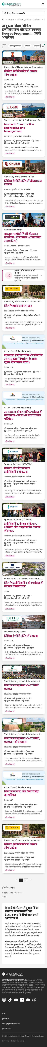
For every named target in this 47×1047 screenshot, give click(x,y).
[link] (31, 880)
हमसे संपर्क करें (6, 1028)
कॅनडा (4, 896)
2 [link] (26, 880)
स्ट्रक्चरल (37, 46)
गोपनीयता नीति (15, 1041)
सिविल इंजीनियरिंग (15, 46)
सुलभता (22, 1041)
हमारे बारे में (5, 1019)
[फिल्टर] (42, 46)
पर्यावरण (27, 46)
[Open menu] (42, 4)
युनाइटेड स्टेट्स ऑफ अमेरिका (12, 892)
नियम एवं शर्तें (5, 1041)
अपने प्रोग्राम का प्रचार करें (11, 1024)
